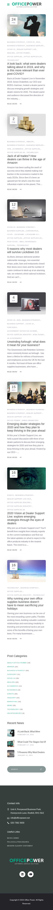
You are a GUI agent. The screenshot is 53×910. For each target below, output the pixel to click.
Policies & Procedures (18, 842)
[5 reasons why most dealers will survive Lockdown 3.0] (26, 210)
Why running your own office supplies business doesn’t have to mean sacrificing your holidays (25, 603)
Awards (10, 666)
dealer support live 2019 (19, 417)
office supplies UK (33, 56)
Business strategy (16, 42)
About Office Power (17, 663)
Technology (13, 588)
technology (13, 60)
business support (15, 324)
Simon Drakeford (30, 420)
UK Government (14, 338)
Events (10, 495)
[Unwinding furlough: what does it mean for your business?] (26, 303)
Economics (12, 690)
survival (11, 245)
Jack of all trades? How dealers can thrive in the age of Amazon (26, 159)
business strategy (16, 45)
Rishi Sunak (38, 334)
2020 (19, 320)
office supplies (14, 56)
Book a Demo (13, 838)
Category (11, 674)
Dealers (11, 682)
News (9, 705)
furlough (12, 327)
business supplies (34, 45)
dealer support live (26, 49)
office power (23, 53)
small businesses (27, 241)
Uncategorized (14, 713)
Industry (11, 697)
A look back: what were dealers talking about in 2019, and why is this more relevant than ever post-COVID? (26, 68)
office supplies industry (19, 334)
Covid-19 (30, 42)
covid (10, 234)
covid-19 (11, 49)
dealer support (34, 413)
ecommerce (18, 149)
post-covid (12, 241)
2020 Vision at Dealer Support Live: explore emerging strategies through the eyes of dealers (26, 518)
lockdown (19, 234)
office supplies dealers (18, 502)
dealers (11, 53)
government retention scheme (22, 331)
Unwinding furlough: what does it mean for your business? (26, 343)
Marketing (12, 701)
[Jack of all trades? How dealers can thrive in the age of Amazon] (26, 125)
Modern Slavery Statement (20, 846)
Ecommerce (12, 686)
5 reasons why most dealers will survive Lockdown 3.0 (24, 250)
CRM (9, 149)
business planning (35, 409)
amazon (30, 141)
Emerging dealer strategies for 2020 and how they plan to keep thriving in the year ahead (26, 427)
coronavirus (32, 231)
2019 (38, 42)
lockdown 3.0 (32, 234)
